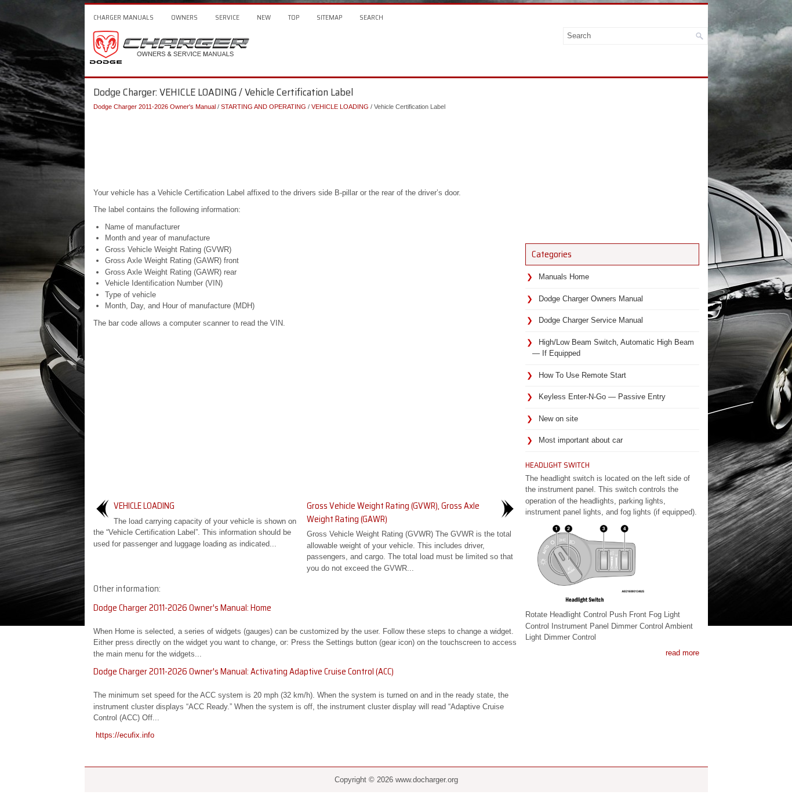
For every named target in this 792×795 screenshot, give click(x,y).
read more (682, 652)
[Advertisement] (305, 146)
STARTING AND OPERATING (263, 106)
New (264, 17)
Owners (184, 17)
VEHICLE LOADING (340, 106)
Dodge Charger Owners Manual (591, 298)
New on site (558, 418)
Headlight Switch (557, 464)
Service (227, 17)
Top (293, 17)
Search (371, 17)
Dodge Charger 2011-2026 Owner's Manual (154, 106)
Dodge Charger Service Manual (591, 320)
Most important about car (581, 440)
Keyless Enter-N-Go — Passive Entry (602, 396)
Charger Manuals (123, 17)
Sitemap (329, 17)
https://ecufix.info (125, 735)
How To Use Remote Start (582, 375)
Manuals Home (564, 276)
